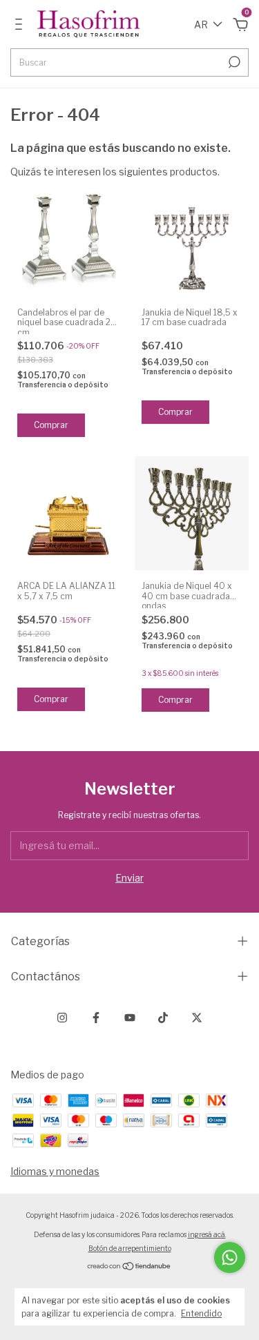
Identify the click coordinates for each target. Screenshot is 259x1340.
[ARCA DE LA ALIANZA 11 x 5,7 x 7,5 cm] (67, 513)
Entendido (201, 1313)
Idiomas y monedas (54, 1171)
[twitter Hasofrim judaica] (196, 1017)
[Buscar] (233, 62)
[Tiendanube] (129, 1267)
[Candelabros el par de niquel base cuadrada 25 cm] (67, 240)
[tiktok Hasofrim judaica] (163, 1017)
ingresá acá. (207, 1234)
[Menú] (21, 26)
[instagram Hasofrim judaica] (62, 1017)
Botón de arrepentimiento (129, 1248)
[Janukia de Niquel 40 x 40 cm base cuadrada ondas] (192, 513)
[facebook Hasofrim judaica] (96, 1017)
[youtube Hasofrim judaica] (129, 1017)
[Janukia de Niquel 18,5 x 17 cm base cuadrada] (192, 240)
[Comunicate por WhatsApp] (229, 1257)
